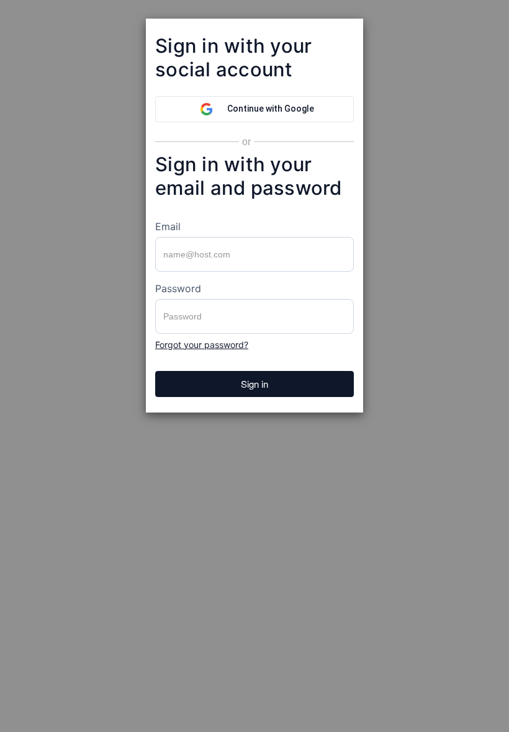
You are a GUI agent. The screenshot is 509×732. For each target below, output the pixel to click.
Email (168, 226)
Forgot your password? (201, 344)
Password (178, 288)
